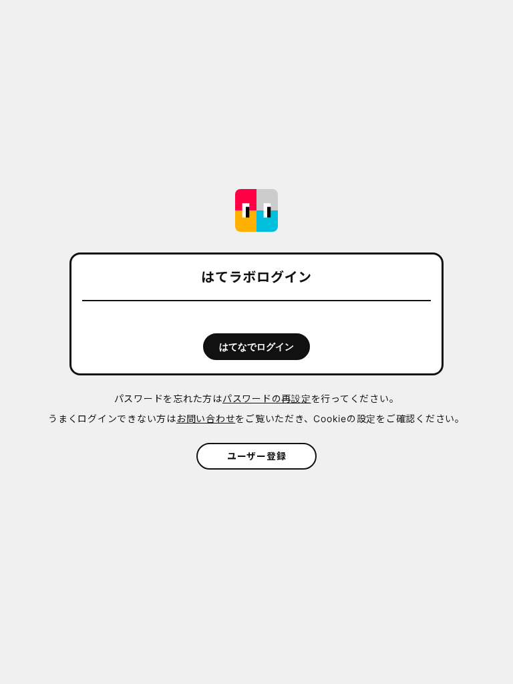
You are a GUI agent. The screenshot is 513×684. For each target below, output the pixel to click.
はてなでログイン (256, 346)
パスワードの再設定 (266, 398)
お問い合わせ (206, 418)
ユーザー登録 (257, 456)
